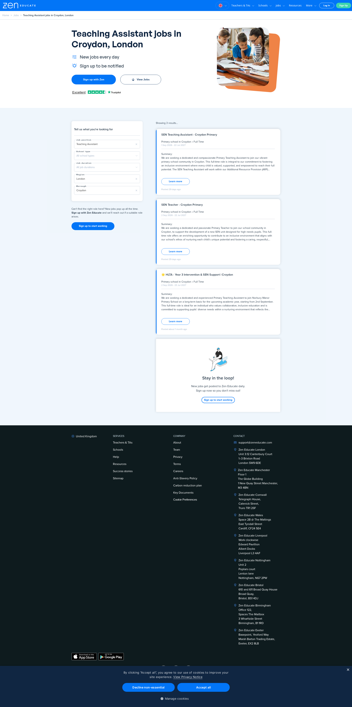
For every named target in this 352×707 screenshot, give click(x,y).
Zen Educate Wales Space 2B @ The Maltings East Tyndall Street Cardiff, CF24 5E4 (255, 521)
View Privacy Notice (187, 677)
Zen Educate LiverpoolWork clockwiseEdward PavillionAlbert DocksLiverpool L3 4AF (253, 544)
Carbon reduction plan (187, 485)
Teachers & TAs (240, 5)
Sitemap (118, 478)
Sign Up (343, 5)
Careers (178, 471)
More (309, 5)
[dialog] (176, 686)
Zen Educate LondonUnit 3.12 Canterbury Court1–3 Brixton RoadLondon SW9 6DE (255, 456)
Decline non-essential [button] (148, 687)
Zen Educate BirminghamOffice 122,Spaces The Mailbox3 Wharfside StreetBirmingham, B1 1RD (255, 614)
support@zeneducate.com (255, 442)
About (177, 442)
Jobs (278, 5)
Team (176, 450)
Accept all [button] (203, 687)
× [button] (347, 669)
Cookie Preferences (185, 499)
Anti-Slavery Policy (185, 478)
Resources (295, 5)
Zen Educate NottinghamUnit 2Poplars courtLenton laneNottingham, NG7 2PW (254, 569)
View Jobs (143, 79)
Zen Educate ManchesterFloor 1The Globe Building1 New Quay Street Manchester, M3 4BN (258, 479)
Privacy (177, 457)
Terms (177, 464)
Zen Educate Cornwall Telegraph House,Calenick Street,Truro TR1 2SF (253, 501)
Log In (326, 5)
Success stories (123, 471)
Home (5, 15)
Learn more (175, 181)
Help (116, 457)
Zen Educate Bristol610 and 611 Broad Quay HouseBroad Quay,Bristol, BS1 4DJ (258, 591)
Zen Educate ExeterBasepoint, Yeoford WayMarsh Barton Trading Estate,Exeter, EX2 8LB (257, 636)
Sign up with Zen (93, 79)
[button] (176, 698)
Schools (263, 5)
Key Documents (183, 493)
